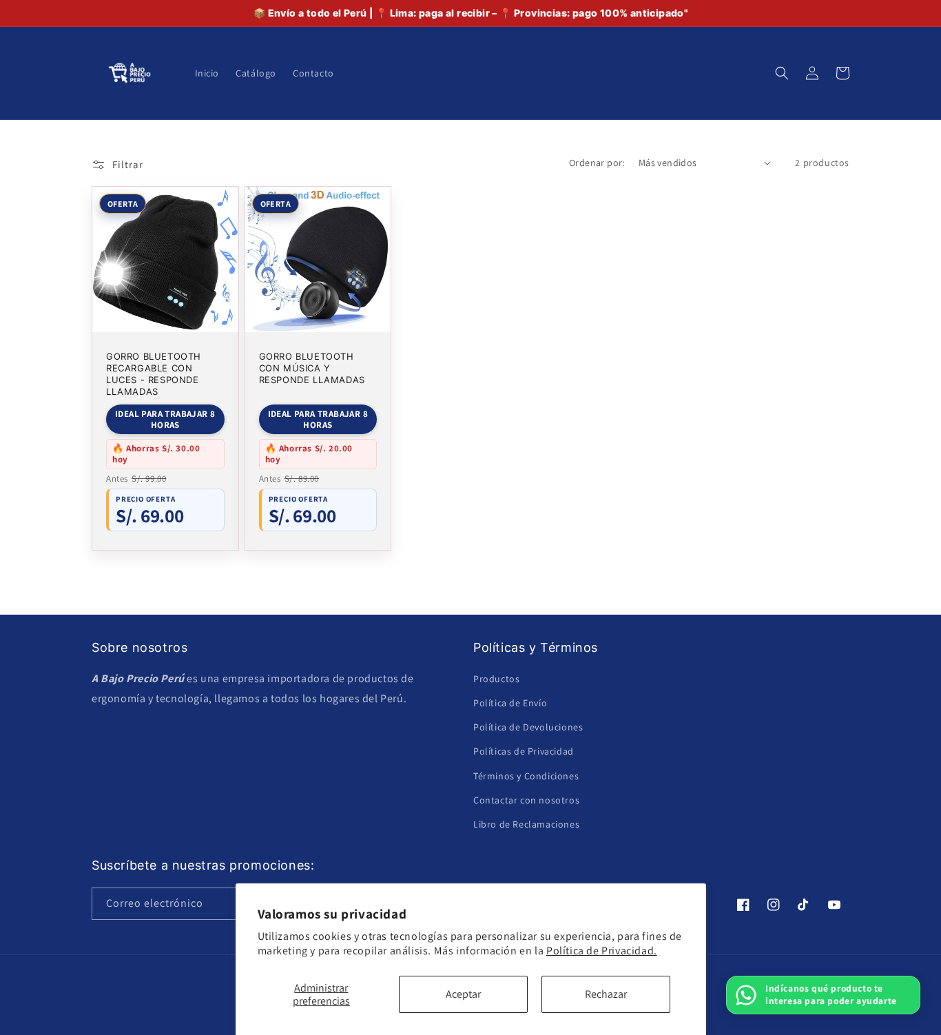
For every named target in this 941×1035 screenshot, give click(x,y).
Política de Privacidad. (601, 950)
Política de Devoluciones (528, 727)
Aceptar (463, 994)
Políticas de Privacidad (523, 751)
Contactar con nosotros (526, 800)
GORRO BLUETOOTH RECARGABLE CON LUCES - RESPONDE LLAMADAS (153, 374)
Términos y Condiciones (526, 776)
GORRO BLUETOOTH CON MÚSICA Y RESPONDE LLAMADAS (312, 368)
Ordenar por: (597, 162)
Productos (496, 679)
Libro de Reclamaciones (526, 824)
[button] (782, 73)
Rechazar (606, 994)
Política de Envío (510, 703)
